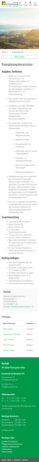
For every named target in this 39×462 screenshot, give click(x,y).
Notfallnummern (8, 430)
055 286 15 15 (7, 384)
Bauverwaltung (7, 422)
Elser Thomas (8, 340)
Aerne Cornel (8, 329)
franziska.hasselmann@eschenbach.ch (18, 307)
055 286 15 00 (20, 425)
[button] (19, 52)
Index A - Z (10, 460)
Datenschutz (17, 460)
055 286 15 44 (12, 304)
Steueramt (5, 420)
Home (4, 52)
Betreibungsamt (8, 425)
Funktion (29, 323)
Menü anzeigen (19, 57)
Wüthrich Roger (9, 350)
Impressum (25, 460)
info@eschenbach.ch (10, 387)
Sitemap (4, 460)
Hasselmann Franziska (12, 334)
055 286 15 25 (20, 420)
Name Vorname (9, 323)
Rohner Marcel (8, 345)
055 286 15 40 (20, 422)
